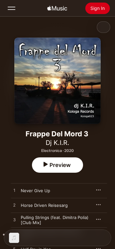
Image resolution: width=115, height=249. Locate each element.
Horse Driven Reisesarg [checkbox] (44, 205)
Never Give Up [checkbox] (35, 190)
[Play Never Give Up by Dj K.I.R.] (14, 190)
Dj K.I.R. (57, 143)
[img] (57, 8)
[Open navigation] (11, 8)
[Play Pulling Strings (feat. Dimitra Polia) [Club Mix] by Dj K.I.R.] (14, 220)
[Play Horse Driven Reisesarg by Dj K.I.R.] (14, 205)
